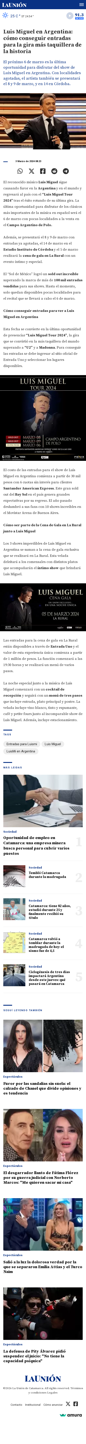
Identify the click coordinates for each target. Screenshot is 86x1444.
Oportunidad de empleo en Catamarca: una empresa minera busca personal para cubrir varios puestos (36, 845)
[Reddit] (54, 171)
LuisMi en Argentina (21, 751)
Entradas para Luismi (22, 744)
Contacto (16, 1404)
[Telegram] (66, 171)
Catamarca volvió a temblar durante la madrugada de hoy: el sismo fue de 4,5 (46, 945)
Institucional (33, 1404)
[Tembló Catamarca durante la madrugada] (14, 876)
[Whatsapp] (20, 171)
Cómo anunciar (53, 1404)
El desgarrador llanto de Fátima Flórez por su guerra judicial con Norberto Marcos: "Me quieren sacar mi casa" (40, 1177)
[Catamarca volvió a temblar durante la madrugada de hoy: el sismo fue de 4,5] (14, 942)
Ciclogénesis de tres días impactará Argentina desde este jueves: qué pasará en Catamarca (49, 978)
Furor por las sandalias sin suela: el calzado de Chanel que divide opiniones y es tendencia (42, 1088)
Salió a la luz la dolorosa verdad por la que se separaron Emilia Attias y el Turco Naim (42, 1267)
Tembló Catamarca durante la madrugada (47, 875)
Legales (52, 1392)
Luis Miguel (53, 744)
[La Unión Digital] (14, 4)
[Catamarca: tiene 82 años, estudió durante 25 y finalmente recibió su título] (14, 909)
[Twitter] (31, 171)
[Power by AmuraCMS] (71, 1415)
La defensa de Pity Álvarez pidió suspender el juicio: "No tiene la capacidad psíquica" (34, 1356)
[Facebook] (43, 171)
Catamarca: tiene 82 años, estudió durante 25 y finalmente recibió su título (50, 912)
